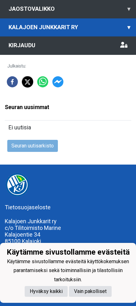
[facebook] (12, 82)
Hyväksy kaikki (46, 291)
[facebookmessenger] (58, 82)
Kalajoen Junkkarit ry (69, 27)
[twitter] (27, 82)
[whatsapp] (42, 82)
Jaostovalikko (69, 8)
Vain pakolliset (90, 291)
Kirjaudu (22, 45)
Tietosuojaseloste (28, 207)
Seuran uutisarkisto (32, 146)
